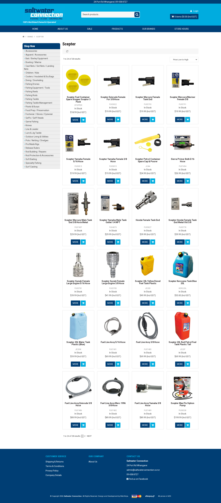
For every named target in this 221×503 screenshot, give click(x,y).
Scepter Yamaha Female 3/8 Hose (113, 160)
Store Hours (182, 29)
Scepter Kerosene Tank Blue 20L (183, 282)
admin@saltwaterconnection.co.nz (143, 470)
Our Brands (148, 29)
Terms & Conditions (55, 466)
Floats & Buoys (32, 106)
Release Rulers (33, 148)
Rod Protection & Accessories (40, 155)
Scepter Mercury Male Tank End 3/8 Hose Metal (78, 221)
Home (35, 29)
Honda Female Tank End (148, 220)
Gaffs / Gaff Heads (35, 118)
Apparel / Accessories (36, 55)
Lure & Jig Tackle (33, 133)
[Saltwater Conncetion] (52, 13)
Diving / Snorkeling (34, 80)
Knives (29, 125)
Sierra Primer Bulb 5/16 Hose (182, 160)
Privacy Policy (52, 470)
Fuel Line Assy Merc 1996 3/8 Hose (113, 404)
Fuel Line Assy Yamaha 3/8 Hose (148, 404)
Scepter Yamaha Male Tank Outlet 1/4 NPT (113, 221)
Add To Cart (83, 120)
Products (117, 29)
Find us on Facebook (138, 479)
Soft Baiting (31, 159)
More (75, 120)
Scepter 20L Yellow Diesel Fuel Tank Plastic (148, 282)
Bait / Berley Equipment (37, 58)
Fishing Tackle (32, 99)
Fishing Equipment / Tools (38, 88)
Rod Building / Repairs (36, 151)
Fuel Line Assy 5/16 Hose (113, 342)
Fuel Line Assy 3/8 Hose (148, 342)
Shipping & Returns (55, 461)
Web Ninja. (124, 496)
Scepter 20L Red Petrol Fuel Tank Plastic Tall (182, 343)
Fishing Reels (32, 91)
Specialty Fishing (33, 163)
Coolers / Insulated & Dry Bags (40, 76)
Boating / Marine (33, 62)
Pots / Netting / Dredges (37, 140)
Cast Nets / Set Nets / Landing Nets (39, 67)
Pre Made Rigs (32, 144)
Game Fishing (32, 121)
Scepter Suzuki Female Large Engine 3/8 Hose (113, 282)
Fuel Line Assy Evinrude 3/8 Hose (78, 404)
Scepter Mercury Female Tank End (147, 98)
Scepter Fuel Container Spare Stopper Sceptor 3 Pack (78, 99)
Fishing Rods (31, 95)
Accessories (31, 51)
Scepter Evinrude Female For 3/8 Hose (113, 98)
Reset (66, 51)
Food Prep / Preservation (37, 110)
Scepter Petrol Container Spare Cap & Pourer (147, 160)
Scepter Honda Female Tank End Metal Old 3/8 (183, 221)
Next (89, 436)
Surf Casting (31, 167)
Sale (89, 29)
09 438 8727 (121, 2)
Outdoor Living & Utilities (37, 136)
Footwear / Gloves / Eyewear (39, 114)
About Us (63, 29)
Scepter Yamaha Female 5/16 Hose (78, 160)
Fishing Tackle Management (39, 103)
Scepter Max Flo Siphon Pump (182, 404)
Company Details (54, 475)
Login (195, 11)
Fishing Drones (32, 84)
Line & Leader (32, 129)
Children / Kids (32, 73)
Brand (30, 37)
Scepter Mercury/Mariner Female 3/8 (182, 98)
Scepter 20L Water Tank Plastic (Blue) (78, 343)
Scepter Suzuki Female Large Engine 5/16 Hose (78, 282)
